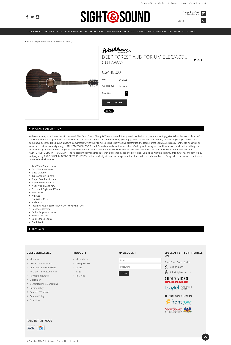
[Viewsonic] (178, 307)
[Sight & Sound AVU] (115, 16)
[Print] (202, 60)
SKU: (104, 79)
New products (83, 263)
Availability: (108, 86)
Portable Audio (74, 31)
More (190, 31)
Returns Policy (37, 296)
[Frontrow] (178, 299)
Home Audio (52, 31)
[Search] (203, 20)
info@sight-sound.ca (180, 272)
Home (28, 41)
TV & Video (34, 31)
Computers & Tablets (119, 31)
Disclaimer (35, 279)
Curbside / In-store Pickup (43, 267)
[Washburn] (117, 47)
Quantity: (106, 93)
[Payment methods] (31, 327)
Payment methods (39, 275)
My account (173, 3)
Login (184, 3)
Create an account (197, 3)
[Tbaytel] (178, 284)
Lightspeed (73, 341)
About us (34, 259)
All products (82, 259)
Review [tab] (38, 229)
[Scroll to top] (205, 337)
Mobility (95, 31)
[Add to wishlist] (194, 60)
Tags (78, 271)
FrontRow (35, 300)
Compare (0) (146, 3)
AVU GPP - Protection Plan (43, 271)
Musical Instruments (150, 31)
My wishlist (160, 3)
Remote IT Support (39, 292)
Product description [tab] (47, 128)
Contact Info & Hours (41, 263)
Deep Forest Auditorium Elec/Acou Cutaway (53, 41)
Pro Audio (175, 31)
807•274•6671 (177, 267)
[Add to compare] (198, 60)
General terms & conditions (44, 283)
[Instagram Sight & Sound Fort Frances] (37, 17)
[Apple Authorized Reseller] (178, 294)
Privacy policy (37, 287)
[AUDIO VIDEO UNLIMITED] (176, 278)
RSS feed (80, 275)
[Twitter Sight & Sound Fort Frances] (32, 17)
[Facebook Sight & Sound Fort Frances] (27, 17)
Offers (79, 267)
